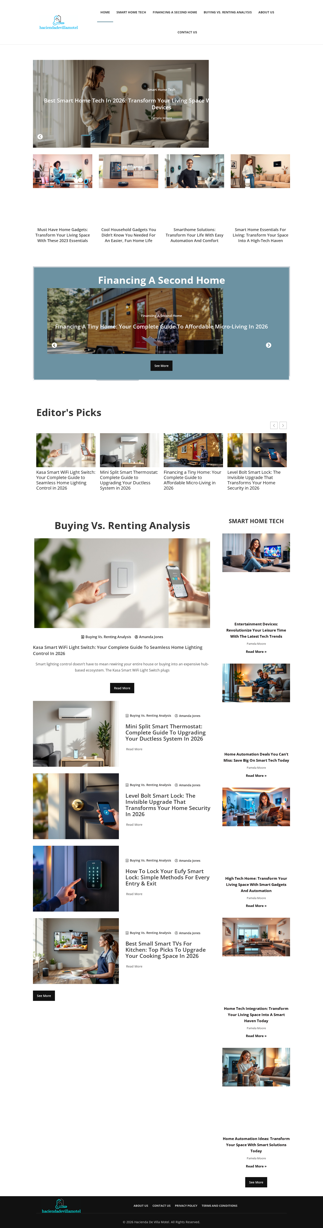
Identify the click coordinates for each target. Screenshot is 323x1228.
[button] (40, 137)
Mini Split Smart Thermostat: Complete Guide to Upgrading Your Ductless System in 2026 (129, 480)
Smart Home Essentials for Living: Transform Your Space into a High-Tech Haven (260, 235)
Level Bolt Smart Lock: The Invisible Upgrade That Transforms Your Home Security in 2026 (254, 480)
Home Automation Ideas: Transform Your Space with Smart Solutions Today (256, 1144)
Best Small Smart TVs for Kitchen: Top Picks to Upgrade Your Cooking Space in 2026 (165, 949)
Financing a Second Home (175, 12)
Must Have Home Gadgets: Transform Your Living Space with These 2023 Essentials (62, 235)
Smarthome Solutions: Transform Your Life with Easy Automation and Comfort (194, 235)
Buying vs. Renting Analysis (228, 12)
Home (105, 12)
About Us (266, 12)
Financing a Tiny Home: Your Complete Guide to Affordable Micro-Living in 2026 (161, 326)
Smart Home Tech (131, 12)
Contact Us (187, 32)
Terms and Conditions (219, 1206)
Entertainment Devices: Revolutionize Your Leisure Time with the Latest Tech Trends (256, 630)
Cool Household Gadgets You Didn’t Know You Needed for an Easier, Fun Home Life (128, 235)
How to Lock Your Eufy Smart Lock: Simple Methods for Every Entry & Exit (167, 877)
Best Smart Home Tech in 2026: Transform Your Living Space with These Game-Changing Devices (161, 104)
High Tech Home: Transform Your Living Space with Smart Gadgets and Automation (256, 884)
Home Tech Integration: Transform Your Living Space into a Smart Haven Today (256, 1014)
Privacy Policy (186, 1206)
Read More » (256, 651)
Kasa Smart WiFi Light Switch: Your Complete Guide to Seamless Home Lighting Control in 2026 (65, 480)
